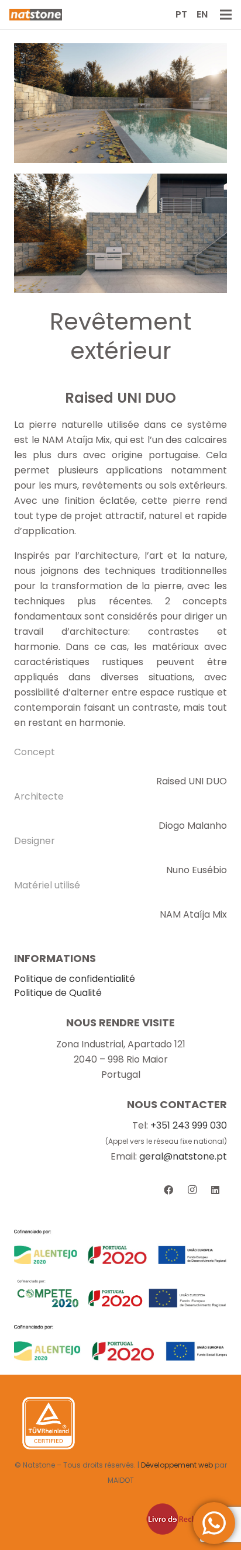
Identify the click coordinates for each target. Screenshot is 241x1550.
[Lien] (35, 14)
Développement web (177, 1465)
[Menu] (225, 14)
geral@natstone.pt (183, 1156)
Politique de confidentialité (74, 978)
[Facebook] (168, 1190)
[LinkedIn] (215, 1190)
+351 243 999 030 (188, 1125)
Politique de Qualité (58, 992)
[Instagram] (192, 1190)
